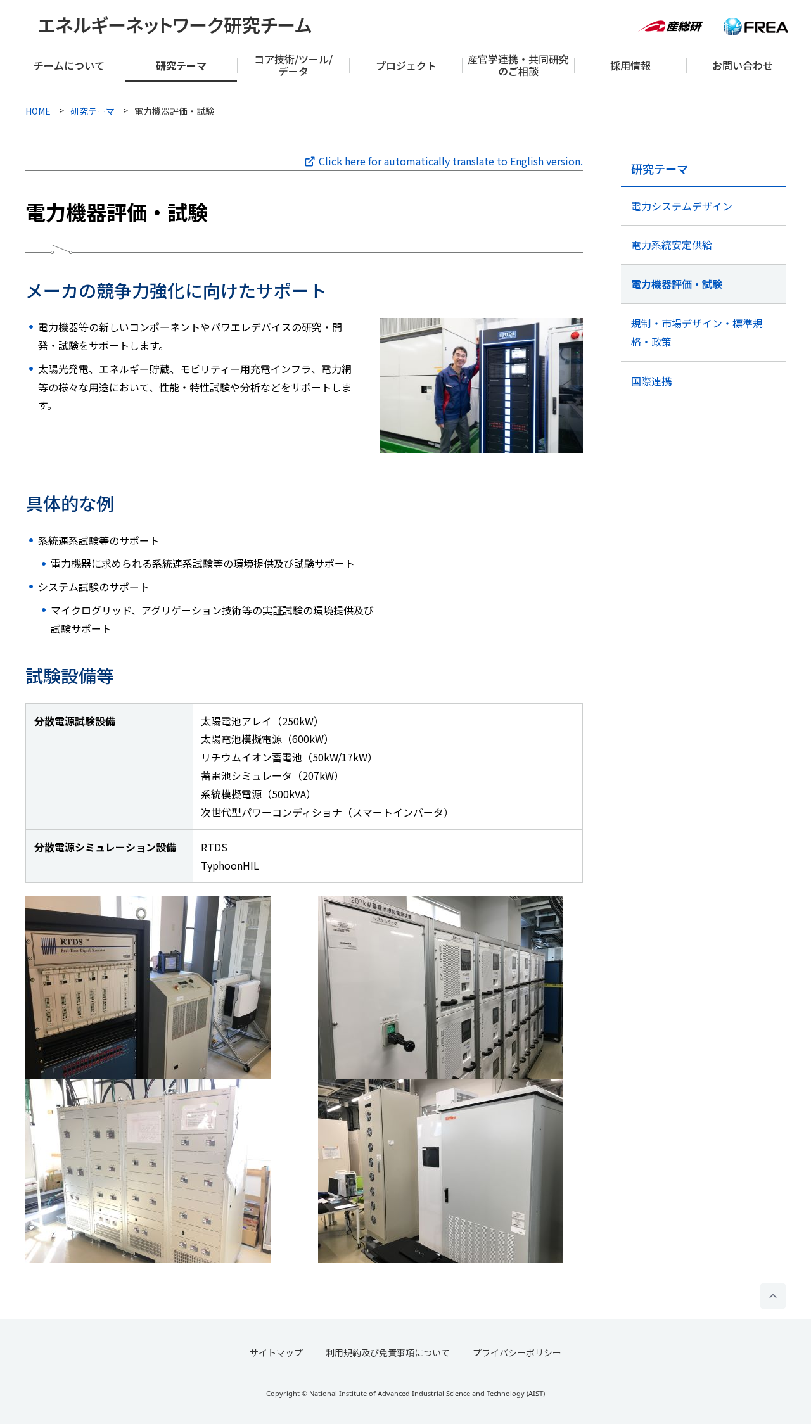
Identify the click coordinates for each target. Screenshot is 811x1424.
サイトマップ (276, 1352)
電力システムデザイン (681, 205)
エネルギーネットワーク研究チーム (175, 24)
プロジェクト (406, 65)
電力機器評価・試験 (676, 283)
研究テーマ (181, 65)
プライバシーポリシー (517, 1352)
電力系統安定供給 (671, 244)
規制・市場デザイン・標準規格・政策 (697, 332)
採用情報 (630, 65)
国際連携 (651, 380)
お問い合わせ (742, 65)
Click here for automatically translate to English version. (451, 160)
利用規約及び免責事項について (388, 1352)
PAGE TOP (773, 1296)
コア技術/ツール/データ (293, 65)
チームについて (69, 65)
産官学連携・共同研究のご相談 (518, 65)
